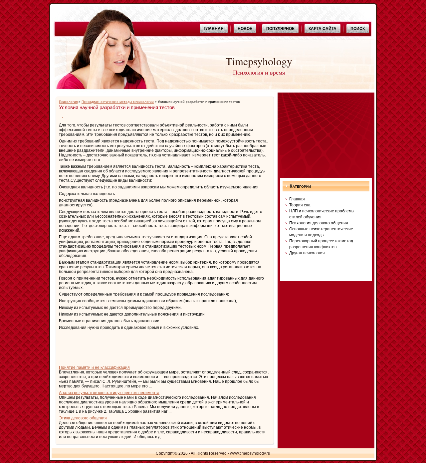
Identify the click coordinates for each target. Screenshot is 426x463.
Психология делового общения (318, 223)
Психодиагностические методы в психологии (118, 102)
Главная (297, 199)
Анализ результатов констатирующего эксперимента (109, 392)
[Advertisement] (137, 346)
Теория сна (300, 205)
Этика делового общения (83, 418)
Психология (68, 102)
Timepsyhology (259, 61)
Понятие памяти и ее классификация (94, 367)
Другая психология (307, 253)
